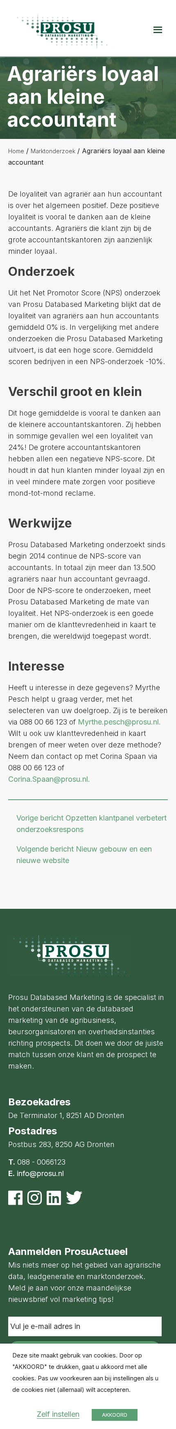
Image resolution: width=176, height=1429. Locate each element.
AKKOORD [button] (114, 1414)
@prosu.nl (71, 779)
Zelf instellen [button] (58, 1414)
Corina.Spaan (31, 779)
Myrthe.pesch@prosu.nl (118, 722)
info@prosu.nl (40, 1173)
